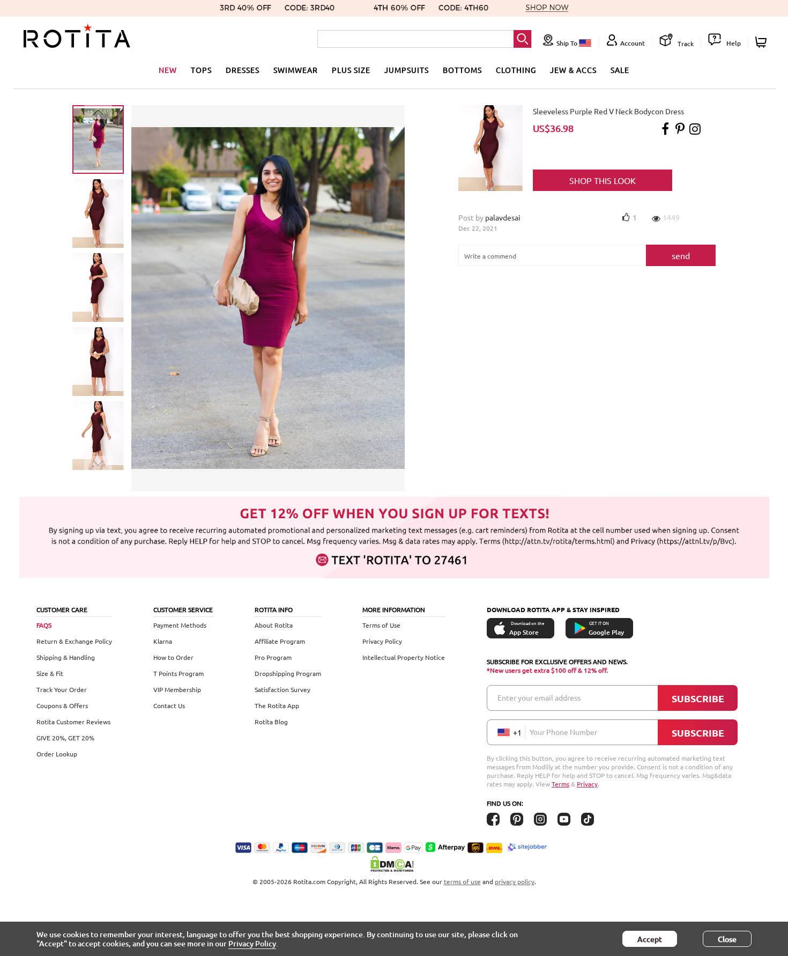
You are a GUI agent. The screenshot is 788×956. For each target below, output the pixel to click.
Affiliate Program (280, 641)
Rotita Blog (271, 721)
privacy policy (514, 881)
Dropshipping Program (288, 673)
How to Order (173, 657)
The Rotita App (277, 705)
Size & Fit (49, 673)
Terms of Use (381, 625)
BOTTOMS (462, 70)
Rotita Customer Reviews (73, 721)
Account (632, 43)
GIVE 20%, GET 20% (65, 737)
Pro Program (273, 657)
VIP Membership (177, 689)
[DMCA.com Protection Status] (394, 863)
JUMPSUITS (406, 70)
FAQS (43, 625)
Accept (649, 939)
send (681, 255)
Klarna (162, 641)
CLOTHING (516, 70)
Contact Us (169, 705)
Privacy (587, 783)
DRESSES (242, 70)
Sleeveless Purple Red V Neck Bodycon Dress (608, 111)
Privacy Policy (382, 641)
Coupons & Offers (62, 705)
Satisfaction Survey (282, 689)
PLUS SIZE (351, 70)
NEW (168, 70)
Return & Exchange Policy (74, 641)
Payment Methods (179, 625)
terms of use (462, 881)
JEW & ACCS (573, 70)
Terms (560, 783)
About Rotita (274, 625)
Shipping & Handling (65, 657)
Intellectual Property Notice (403, 657)
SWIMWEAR (295, 70)
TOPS (201, 70)
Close (727, 939)
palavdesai (503, 217)
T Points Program (178, 673)
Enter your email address (539, 697)
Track (685, 43)
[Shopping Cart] (762, 42)
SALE (620, 70)
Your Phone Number (563, 732)
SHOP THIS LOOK (602, 180)
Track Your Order (61, 689)
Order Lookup (56, 753)
